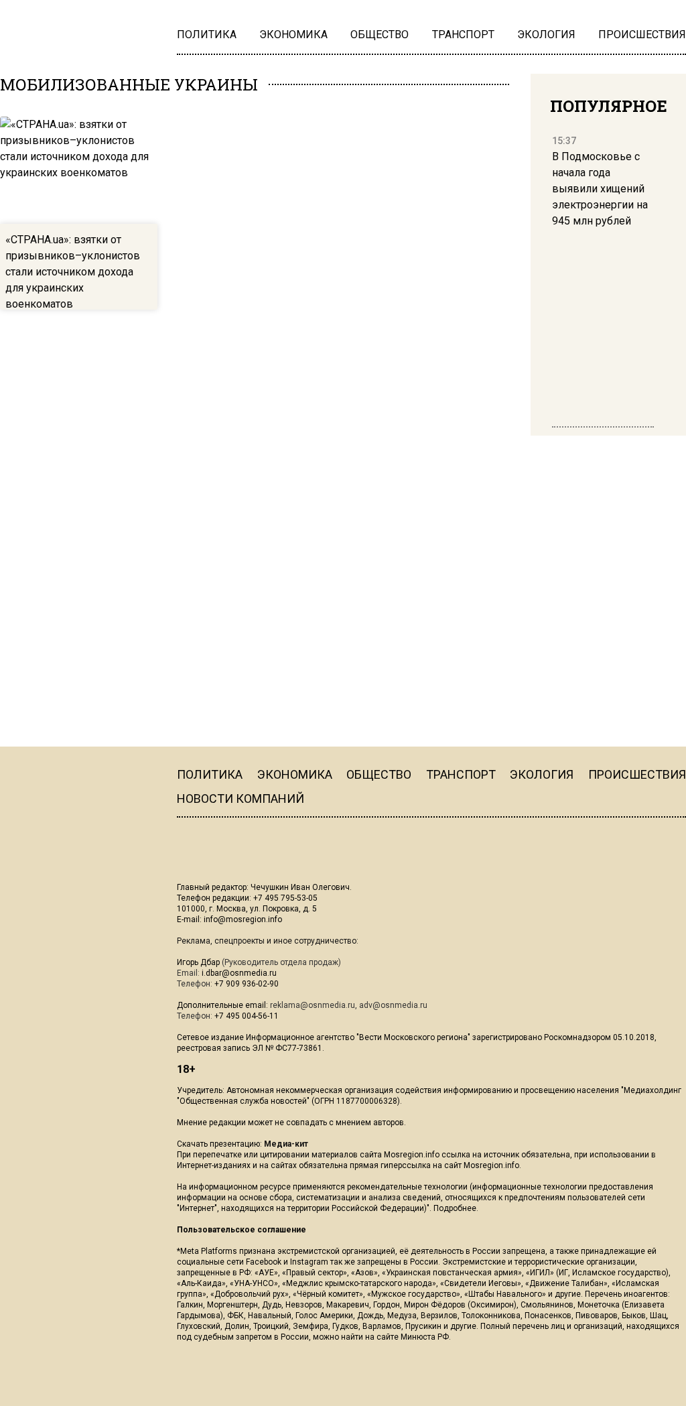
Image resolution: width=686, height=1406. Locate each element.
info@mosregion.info (243, 919)
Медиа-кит (286, 1144)
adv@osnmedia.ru (393, 1005)
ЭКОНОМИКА (294, 774)
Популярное (608, 106)
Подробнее (454, 1208)
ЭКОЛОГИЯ (541, 774)
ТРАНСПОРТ (461, 774)
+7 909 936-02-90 (246, 983)
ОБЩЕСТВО (378, 774)
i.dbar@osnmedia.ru (239, 973)
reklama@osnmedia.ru (312, 1005)
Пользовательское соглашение (241, 1229)
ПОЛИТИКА (210, 774)
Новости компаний (240, 798)
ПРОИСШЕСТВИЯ (637, 774)
